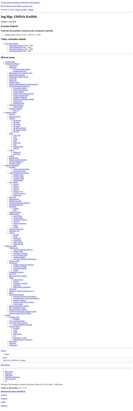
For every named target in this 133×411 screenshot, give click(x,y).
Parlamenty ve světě (19, 338)
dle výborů (16, 124)
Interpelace (12, 206)
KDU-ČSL (17, 143)
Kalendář (12, 167)
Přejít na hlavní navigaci (9, 6)
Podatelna (16, 319)
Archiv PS (12, 274)
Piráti (15, 141)
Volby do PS (13, 65)
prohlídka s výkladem (20, 253)
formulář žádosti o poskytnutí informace (26, 298)
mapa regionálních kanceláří (22, 325)
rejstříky (16, 227)
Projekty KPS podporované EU (23, 94)
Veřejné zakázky (18, 92)
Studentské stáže (18, 103)
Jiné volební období (11, 43)
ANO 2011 (17, 135)
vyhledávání (17, 240)
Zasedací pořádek (15, 163)
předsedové (17, 152)
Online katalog (18, 107)
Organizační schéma (20, 88)
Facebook (4, 398)
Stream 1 (16, 184)
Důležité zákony (14, 82)
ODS (15, 137)
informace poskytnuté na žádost (23, 302)
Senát (15, 330)
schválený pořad (18, 178)
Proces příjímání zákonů (17, 75)
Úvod (12, 10)
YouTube (4, 395)
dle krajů (16, 132)
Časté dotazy (13, 345)
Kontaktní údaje (14, 317)
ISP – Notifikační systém (17, 308)
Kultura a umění (14, 261)
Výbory (11, 150)
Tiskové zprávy (18, 280)
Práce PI (16, 110)
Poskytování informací (20, 90)
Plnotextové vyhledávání (11, 360)
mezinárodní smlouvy (20, 220)
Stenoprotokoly (14, 199)
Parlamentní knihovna (16, 105)
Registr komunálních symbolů (19, 306)
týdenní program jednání (21, 169)
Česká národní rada (15, 47)
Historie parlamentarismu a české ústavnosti (23, 84)
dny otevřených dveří (20, 255)
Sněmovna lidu (10, 35)
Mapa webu (13, 341)
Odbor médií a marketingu (22, 287)
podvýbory (16, 154)
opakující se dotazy (19, 300)
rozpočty (16, 221)
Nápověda (12, 343)
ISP (2, 365)
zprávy (15, 225)
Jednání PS (12, 67)
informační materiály (20, 268)
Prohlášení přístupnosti (12, 377)
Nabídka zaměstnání (20, 97)
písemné (16, 208)
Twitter (3, 402)
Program (16, 281)
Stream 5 (16, 191)
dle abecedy (17, 120)
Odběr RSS (9, 375)
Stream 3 (16, 188)
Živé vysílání (13, 182)
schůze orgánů (18, 251)
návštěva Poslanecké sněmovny (23, 265)
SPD (14, 145)
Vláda (15, 332)
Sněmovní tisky (14, 214)
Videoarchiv (17, 195)
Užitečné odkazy (14, 326)
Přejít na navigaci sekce (24, 6)
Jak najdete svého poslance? (18, 323)
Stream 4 (16, 190)
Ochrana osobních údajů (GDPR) (20, 313)
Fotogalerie (13, 289)
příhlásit (7, 365)
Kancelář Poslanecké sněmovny (19, 86)
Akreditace (16, 285)
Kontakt (7, 315)
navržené (16, 235)
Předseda (12, 114)
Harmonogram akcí (19, 71)
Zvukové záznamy (19, 193)
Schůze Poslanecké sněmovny (19, 173)
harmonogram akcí (19, 171)
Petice (11, 293)
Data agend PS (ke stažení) (18, 276)
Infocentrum (13, 263)
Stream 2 (16, 186)
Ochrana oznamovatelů (20, 95)
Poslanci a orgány (21, 10)
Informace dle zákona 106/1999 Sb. (13, 391)
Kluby (11, 133)
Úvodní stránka (10, 62)
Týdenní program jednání (21, 69)
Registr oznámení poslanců (18, 160)
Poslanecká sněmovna (16, 45)
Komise (11, 156)
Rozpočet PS (17, 101)
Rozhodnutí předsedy (16, 205)
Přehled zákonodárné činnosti (18, 77)
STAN (15, 139)
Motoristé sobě (18, 147)
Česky (7, 354)
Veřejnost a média (11, 246)
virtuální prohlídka (19, 257)
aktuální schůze (18, 175)
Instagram (4, 406)
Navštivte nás (13, 248)
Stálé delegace (13, 158)
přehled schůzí (18, 180)
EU (14, 336)
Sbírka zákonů (18, 244)
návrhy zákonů (18, 218)
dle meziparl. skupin (19, 130)
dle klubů (16, 122)
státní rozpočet (18, 242)
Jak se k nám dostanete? (17, 321)
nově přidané (17, 216)
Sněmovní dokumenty (16, 229)
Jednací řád (13, 80)
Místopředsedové (14, 117)
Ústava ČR (12, 79)
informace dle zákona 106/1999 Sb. (25, 296)
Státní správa (17, 334)
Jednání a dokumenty (12, 165)
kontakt (15, 270)
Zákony (11, 233)
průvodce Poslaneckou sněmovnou (24, 259)
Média (11, 278)
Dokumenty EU (14, 231)
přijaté (15, 236)
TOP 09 (15, 148)
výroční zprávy (18, 304)
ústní (14, 210)
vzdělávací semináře (19, 266)
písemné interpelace (19, 223)
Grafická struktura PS (16, 162)
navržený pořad (18, 176)
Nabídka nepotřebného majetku (23, 99)
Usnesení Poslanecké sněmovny (19, 203)
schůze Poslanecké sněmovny (23, 250)
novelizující (17, 238)
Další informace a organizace (22, 340)
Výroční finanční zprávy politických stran (22, 311)
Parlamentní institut (15, 109)
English (3, 351)
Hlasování (12, 197)
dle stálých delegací (19, 128)
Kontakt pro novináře (20, 283)
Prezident (16, 328)
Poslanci (31, 10)
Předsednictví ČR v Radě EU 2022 (20, 73)
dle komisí (16, 126)
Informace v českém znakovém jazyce (21, 291)
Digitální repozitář (15, 201)
